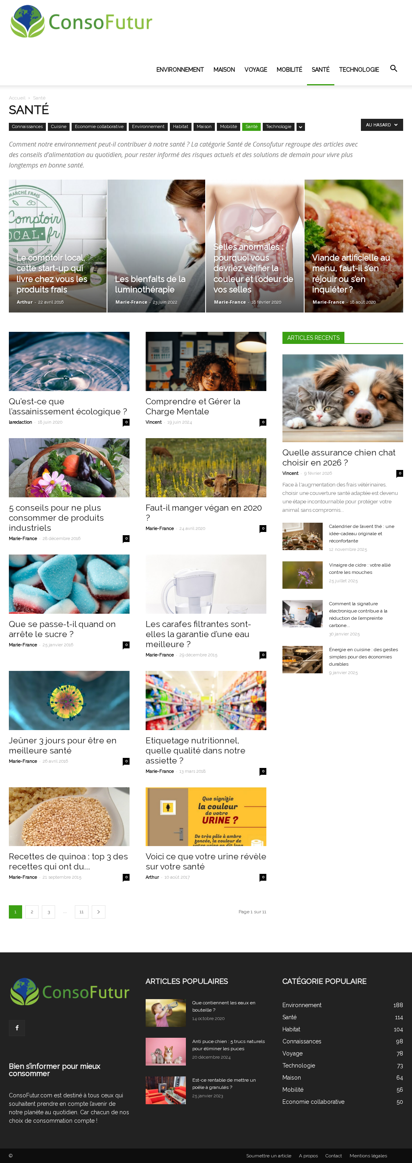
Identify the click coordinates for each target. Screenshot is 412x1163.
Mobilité (289, 69)
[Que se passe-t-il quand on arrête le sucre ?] (69, 584)
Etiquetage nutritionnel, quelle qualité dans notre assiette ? (195, 750)
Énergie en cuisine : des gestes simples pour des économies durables (363, 657)
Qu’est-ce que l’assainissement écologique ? (68, 406)
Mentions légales (368, 1156)
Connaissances (27, 126)
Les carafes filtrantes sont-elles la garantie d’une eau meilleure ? (198, 634)
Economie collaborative (99, 126)
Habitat (180, 126)
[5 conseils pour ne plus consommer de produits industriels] (69, 467)
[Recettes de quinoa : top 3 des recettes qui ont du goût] (69, 816)
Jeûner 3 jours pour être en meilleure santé (63, 745)
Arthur (25, 302)
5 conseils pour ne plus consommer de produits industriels (56, 518)
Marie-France (131, 302)
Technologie (359, 69)
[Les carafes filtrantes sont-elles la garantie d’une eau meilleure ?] (206, 584)
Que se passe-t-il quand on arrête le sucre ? (62, 629)
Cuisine (58, 126)
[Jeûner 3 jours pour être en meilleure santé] (69, 700)
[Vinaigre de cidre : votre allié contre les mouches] (302, 575)
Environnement (180, 69)
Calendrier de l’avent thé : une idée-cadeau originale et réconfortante (361, 534)
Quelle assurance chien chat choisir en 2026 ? (339, 457)
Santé (321, 69)
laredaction (20, 422)
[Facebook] (17, 1028)
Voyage (256, 69)
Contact (333, 1156)
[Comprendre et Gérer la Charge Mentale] (206, 361)
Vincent (154, 422)
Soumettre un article (268, 1156)
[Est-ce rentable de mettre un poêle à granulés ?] (166, 1090)
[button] (393, 69)
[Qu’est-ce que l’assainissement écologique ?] (69, 361)
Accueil (17, 98)
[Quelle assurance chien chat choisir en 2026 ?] (342, 398)
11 (82, 912)
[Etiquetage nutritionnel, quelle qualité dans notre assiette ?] (206, 700)
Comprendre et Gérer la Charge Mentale (193, 406)
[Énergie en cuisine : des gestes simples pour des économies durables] (302, 660)
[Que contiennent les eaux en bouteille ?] (166, 1013)
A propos (308, 1156)
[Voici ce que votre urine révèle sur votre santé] (206, 816)
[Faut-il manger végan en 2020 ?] (206, 467)
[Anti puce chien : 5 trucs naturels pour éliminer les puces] (166, 1052)
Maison (224, 69)
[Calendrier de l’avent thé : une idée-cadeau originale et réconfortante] (302, 536)
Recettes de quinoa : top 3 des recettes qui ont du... (68, 861)
